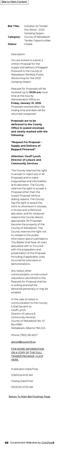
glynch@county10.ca (23, 342)
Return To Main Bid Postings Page (29, 396)
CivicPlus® (47, 442)
